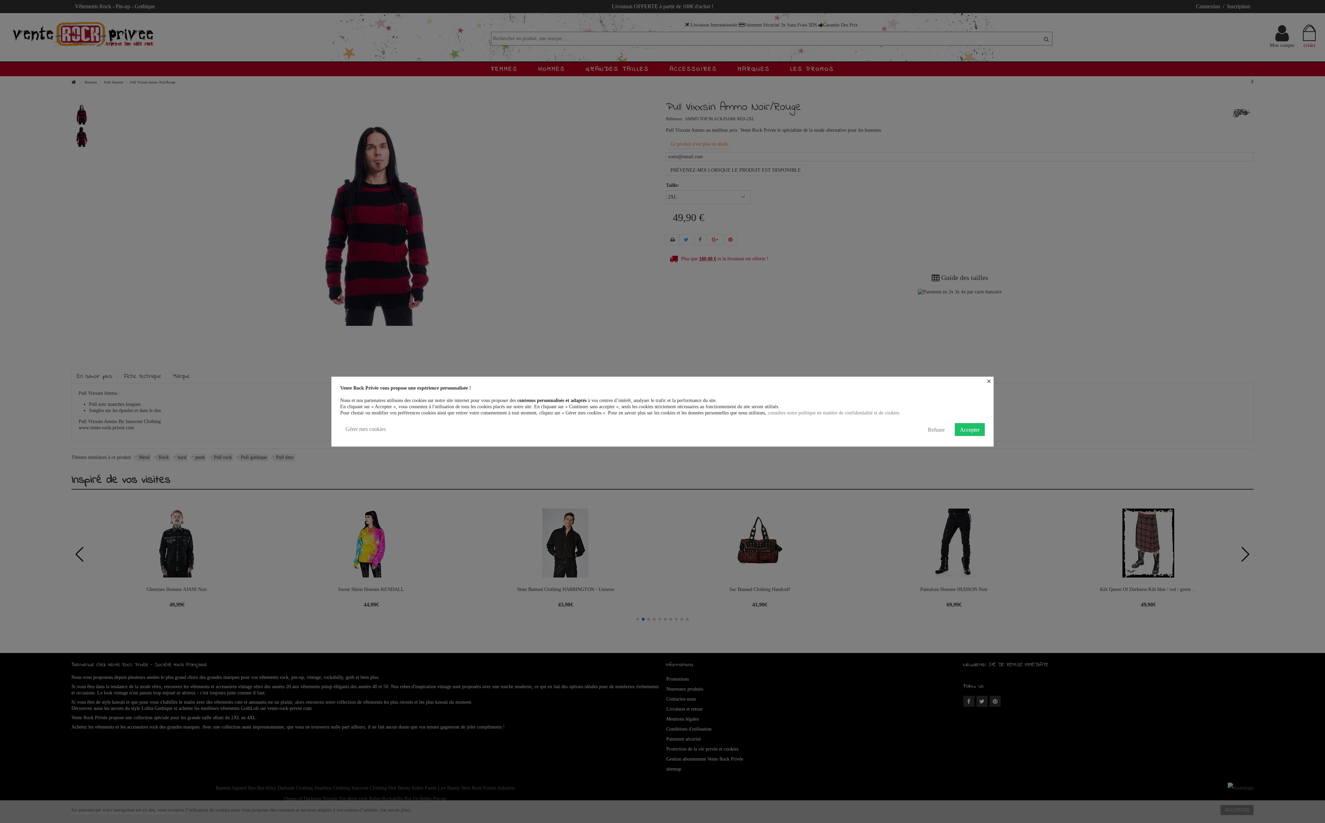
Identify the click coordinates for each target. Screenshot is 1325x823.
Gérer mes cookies (365, 429)
